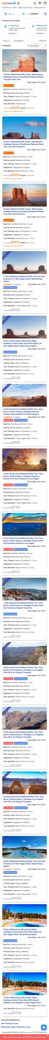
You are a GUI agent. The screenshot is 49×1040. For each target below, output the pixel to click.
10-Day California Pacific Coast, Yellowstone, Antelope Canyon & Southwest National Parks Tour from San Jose (23, 76)
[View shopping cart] (40, 3)
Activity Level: (9, 93)
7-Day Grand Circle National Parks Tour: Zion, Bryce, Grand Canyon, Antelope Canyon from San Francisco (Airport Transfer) (23, 605)
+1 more (34, 96)
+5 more (29, 89)
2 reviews (17, 284)
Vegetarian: (8, 100)
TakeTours (6, 7)
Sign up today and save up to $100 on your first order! (24, 1037)
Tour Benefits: (9, 104)
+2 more (31, 374)
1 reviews (16, 417)
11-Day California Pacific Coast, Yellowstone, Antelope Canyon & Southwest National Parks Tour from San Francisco (23, 144)
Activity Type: (9, 363)
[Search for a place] (34, 3)
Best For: (7, 89)
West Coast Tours (25, 7)
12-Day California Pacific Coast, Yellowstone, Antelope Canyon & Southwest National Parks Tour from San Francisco (23, 211)
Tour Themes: (9, 96)
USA (14, 7)
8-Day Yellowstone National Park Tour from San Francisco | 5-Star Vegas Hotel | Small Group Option (24, 863)
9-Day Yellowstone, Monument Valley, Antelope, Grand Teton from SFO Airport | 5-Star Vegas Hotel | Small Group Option (22, 931)
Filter (41, 41)
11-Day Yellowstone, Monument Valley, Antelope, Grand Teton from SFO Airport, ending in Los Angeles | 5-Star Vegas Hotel (22, 1000)
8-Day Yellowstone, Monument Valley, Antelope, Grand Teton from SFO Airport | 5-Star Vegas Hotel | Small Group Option (22, 343)
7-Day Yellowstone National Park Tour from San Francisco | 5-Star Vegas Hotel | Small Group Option (24, 278)
